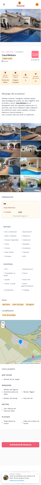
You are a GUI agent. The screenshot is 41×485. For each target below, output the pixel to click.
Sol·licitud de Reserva (20, 445)
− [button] (3, 326)
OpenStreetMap (29, 363)
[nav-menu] (4, 4)
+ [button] (3, 322)
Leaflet (21, 363)
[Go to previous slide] (4, 25)
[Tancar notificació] (37, 474)
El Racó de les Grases (17, 480)
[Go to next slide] (37, 25)
